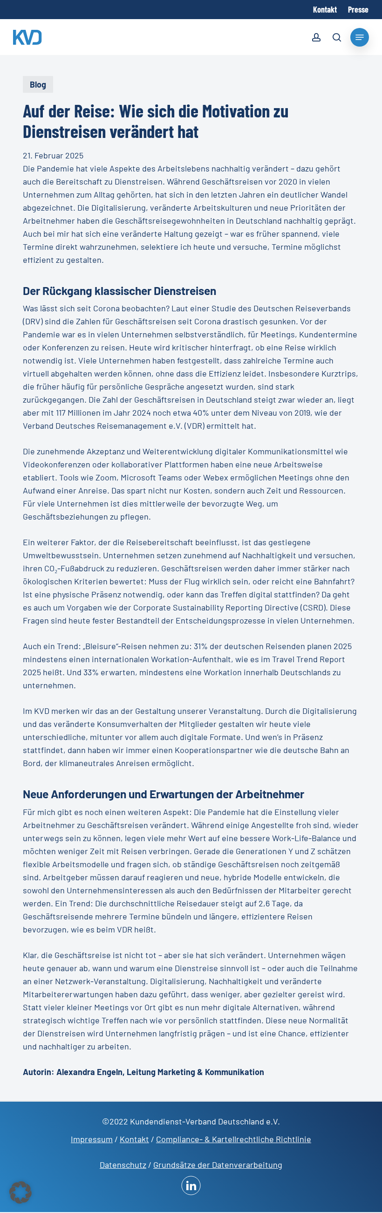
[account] (316, 38)
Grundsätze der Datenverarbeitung (217, 1164)
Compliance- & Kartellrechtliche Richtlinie (233, 1139)
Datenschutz (123, 1164)
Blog (38, 84)
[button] (20, 1192)
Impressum (92, 1139)
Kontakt (134, 1139)
